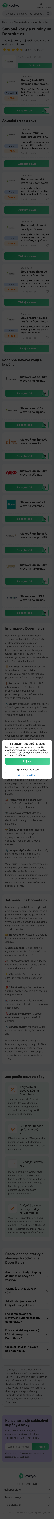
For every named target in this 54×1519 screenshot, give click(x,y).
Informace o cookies (26, 775)
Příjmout (27, 761)
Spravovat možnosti (28, 769)
